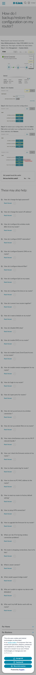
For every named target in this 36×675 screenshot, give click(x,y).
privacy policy (12, 642)
